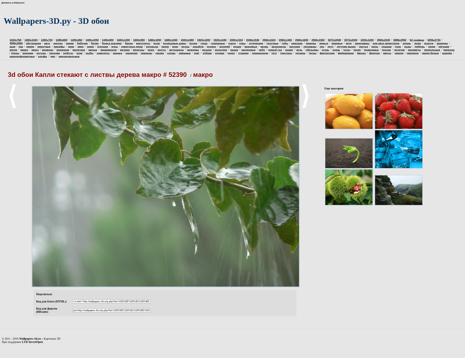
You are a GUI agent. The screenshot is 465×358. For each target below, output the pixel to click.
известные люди (132, 46)
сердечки (132, 53)
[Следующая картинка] (305, 107)
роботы (68, 53)
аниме (70, 43)
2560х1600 (301, 40)
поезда (386, 49)
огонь (325, 49)
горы (242, 43)
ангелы (58, 43)
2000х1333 (236, 40)
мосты (161, 49)
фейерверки (346, 53)
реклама (28, 53)
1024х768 (15, 40)
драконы (442, 43)
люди (431, 46)
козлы (185, 46)
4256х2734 (433, 40)
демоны (311, 43)
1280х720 (46, 40)
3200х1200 (367, 40)
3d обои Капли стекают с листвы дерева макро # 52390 (98, 74)
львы (407, 46)
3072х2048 (334, 40)
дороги (428, 43)
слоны (171, 53)
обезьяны (312, 49)
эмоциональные (69, 56)
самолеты (103, 53)
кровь (264, 46)
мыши (234, 49)
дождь (407, 43)
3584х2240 (383, 40)
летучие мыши (346, 46)
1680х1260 (170, 40)
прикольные (432, 49)
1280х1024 (31, 40)
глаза (204, 43)
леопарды (309, 46)
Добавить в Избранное (13, 3)
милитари (78, 49)
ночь (299, 49)
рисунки (54, 53)
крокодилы (279, 46)
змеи (80, 46)
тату (274, 53)
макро (24, 49)
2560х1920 (318, 40)
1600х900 (139, 40)
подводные (371, 49)
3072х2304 (350, 40)
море (151, 49)
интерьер (152, 46)
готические (256, 43)
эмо (52, 56)
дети (349, 43)
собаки (207, 53)
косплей (224, 46)
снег (196, 53)
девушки (297, 43)
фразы (361, 53)
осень (336, 49)
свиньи (117, 53)
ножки (289, 49)
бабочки (82, 43)
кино (175, 46)
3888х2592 (399, 40)
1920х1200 (203, 40)
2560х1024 (269, 40)
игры (114, 46)
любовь (420, 46)
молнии (125, 49)
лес (322, 46)
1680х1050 (154, 40)
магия (13, 49)
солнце (219, 53)
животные (43, 46)
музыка (207, 49)
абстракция (33, 43)
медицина (62, 49)
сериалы (146, 53)
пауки (357, 49)
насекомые (248, 49)
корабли (198, 46)
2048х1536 (252, 40)
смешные (185, 53)
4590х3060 (16, 43)
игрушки (102, 46)
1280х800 (61, 40)
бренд (129, 43)
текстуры (286, 53)
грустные (272, 43)
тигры (312, 53)
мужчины (193, 49)
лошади (386, 46)
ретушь (41, 53)
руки (79, 53)
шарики (447, 53)
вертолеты (143, 43)
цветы (387, 53)
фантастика (327, 53)
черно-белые (430, 53)
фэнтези (374, 53)
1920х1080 (187, 40)
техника (300, 53)
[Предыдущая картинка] (13, 107)
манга (35, 49)
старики (243, 53)
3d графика (417, 40)
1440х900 (108, 40)
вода (156, 43)
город (232, 43)
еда (21, 46)
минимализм (108, 49)
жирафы (59, 46)
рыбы (89, 53)
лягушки (443, 46)
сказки (159, 53)
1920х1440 (220, 40)
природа (448, 49)
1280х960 (76, 40)
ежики (30, 46)
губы (285, 43)
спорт (231, 53)
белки (95, 43)
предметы (414, 49)
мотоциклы (176, 49)
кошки (237, 46)
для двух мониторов (386, 43)
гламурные (218, 43)
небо (262, 49)
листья (363, 46)
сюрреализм (260, 53)
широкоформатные (22, 56)
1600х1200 (123, 40)
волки (193, 43)
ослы (346, 49)
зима (71, 46)
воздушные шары (174, 43)
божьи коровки (112, 43)
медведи (47, 49)
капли (165, 46)
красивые (250, 46)
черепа (399, 53)
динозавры (362, 43)
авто (47, 43)
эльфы (42, 56)
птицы (15, 53)
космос (211, 46)
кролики (294, 46)
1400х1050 (92, 40)
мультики (221, 49)
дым (12, 46)
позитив (399, 49)
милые (92, 49)
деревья (336, 43)
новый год (275, 49)
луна (398, 46)
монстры (138, 49)
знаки (90, 46)
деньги (323, 43)
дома (417, 43)
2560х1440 (285, 40)
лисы (374, 46)
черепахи (413, 53)
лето (330, 46)
